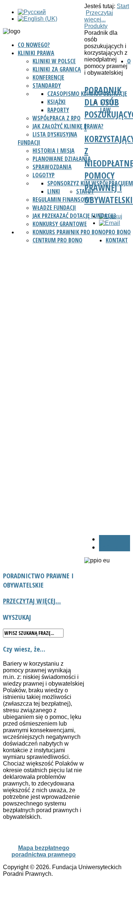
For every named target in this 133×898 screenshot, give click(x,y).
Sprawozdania (52, 167)
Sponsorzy (61, 183)
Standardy (47, 85)
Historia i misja (54, 151)
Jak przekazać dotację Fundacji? (74, 216)
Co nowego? (34, 45)
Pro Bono (118, 232)
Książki (56, 102)
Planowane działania (62, 159)
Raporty (58, 110)
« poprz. (110, 539)
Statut (85, 191)
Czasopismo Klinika (73, 94)
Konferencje (48, 77)
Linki (53, 191)
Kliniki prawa (36, 53)
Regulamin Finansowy (62, 199)
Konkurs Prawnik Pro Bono (69, 232)
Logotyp (44, 175)
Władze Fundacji (54, 208)
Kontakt (117, 240)
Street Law (108, 106)
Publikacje (113, 94)
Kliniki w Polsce (54, 61)
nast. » (109, 547)
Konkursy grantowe (60, 224)
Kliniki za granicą (57, 69)
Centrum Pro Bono (57, 240)
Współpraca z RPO (57, 118)
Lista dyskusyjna (55, 134)
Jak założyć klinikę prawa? (68, 126)
